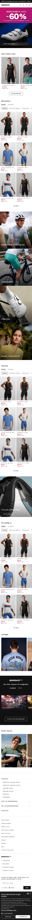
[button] (16, 910)
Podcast (3, 840)
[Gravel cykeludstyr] (16, 341)
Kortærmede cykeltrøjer (13, 245)
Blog (2, 846)
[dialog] (16, 906)
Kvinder (10, 104)
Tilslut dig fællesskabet (16, 719)
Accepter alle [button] (23, 916)
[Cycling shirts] (14, 654)
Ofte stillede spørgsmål (7, 836)
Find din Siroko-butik (7, 850)
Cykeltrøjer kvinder (8, 791)
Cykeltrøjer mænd (8, 788)
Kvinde (5, 887)
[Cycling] (14, 750)
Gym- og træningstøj (9, 801)
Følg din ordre (5, 826)
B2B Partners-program (7, 830)
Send (27, 887)
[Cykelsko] (16, 304)
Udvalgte (4, 810)
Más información (5, 908)
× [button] (30, 893)
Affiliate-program (6, 823)
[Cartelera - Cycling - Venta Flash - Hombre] (16, 27)
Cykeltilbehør (6, 797)
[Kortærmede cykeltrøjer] (16, 230)
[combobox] (28, 893)
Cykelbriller (6, 794)
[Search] (20, 5)
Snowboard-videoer (8, 867)
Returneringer (5, 820)
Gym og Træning (14, 108)
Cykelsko (5, 319)
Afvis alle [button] (8, 916)
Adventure (25, 108)
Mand (12, 887)
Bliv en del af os (5, 833)
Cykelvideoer (6, 860)
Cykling (4, 108)
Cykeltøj (4, 779)
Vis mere (16, 206)
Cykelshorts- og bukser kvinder (11, 785)
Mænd (3, 104)
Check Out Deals (9, 43)
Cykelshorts (7, 282)
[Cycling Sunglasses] (16, 496)
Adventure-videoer (8, 870)
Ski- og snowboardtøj (9, 806)
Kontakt (3, 843)
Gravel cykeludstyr (10, 356)
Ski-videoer (6, 863)
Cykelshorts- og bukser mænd (11, 782)
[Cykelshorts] (16, 267)
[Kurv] (23, 5)
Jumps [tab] (20, 688)
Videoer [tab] (13, 688)
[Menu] (29, 5)
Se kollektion (16, 93)
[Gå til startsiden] (5, 5)
